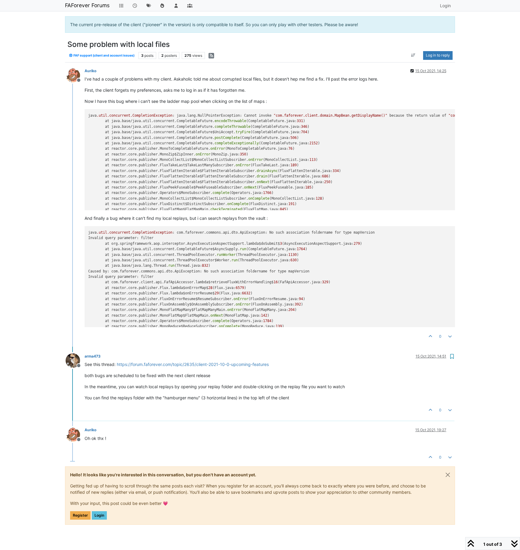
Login (99, 515)
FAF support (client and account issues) (104, 55)
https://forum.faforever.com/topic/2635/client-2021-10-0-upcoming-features (193, 364)
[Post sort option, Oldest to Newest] (413, 55)
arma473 (93, 356)
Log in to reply (438, 55)
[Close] (448, 475)
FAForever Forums (87, 5)
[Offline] (75, 74)
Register (80, 515)
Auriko (91, 71)
